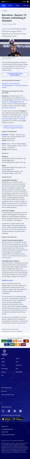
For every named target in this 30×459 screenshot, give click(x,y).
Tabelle (3, 361)
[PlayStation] (9, 341)
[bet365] (12, 344)
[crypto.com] (6, 344)
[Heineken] (4, 341)
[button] (25, 5)
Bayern (4, 144)
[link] (10, 5)
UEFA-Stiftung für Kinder (7, 394)
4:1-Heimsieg (21, 119)
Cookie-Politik (4, 432)
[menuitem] (10, 5)
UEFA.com (4, 391)
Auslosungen (4, 368)
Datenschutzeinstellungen (8, 434)
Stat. (2, 375)
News (17, 361)
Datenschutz (4, 426)
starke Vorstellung (10, 108)
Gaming (3, 372)
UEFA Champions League (3, 5)
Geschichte (19, 365)
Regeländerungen (7, 280)
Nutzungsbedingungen (7, 429)
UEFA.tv (3, 365)
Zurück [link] (5, 10)
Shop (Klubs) (19, 372)
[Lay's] (15, 341)
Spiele (2, 358)
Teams (17, 358)
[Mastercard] (26, 341)
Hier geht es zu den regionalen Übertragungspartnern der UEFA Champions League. (15, 85)
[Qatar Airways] (23, 344)
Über (17, 368)
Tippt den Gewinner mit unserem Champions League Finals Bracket (13, 127)
